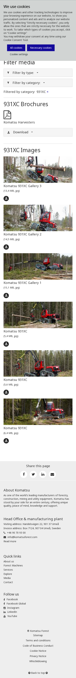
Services (8, 569)
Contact (8, 582)
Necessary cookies (41, 47)
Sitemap (38, 635)
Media (7, 578)
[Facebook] (23, 474)
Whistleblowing (38, 661)
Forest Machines (13, 565)
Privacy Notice (38, 656)
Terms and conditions (38, 640)
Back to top (38, 672)
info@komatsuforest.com (22, 537)
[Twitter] (33, 474)
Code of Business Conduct (38, 645)
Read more (10, 541)
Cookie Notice (38, 650)
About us (9, 561)
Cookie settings (19, 54)
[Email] (52, 474)
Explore (8, 574)
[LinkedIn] (42, 474)
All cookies (16, 47)
